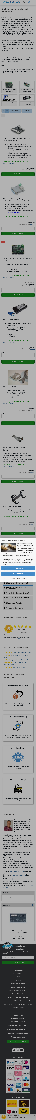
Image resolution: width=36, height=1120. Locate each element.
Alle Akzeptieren (18, 568)
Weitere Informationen (18, 578)
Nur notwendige (18, 573)
